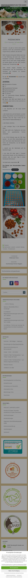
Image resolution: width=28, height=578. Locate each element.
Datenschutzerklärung (10, 575)
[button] (14, 570)
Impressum (19, 575)
